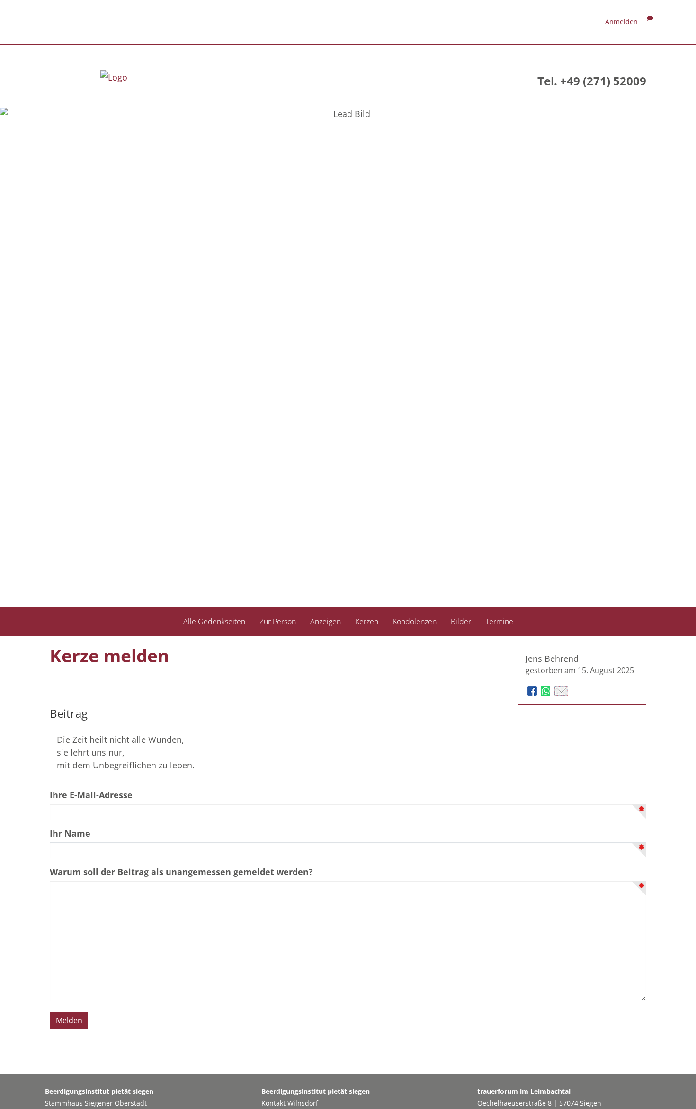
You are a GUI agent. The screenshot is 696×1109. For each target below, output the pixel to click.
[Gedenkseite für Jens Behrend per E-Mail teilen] (561, 690)
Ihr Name (70, 833)
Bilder (461, 621)
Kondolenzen (415, 621)
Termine (499, 621)
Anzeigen (325, 621)
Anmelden (621, 21)
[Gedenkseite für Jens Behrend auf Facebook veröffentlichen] (533, 690)
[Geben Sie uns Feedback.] (650, 21)
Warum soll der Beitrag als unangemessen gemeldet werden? (181, 871)
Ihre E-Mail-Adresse (91, 795)
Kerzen (366, 621)
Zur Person (277, 621)
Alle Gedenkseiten (214, 621)
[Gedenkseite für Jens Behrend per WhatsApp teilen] (547, 690)
